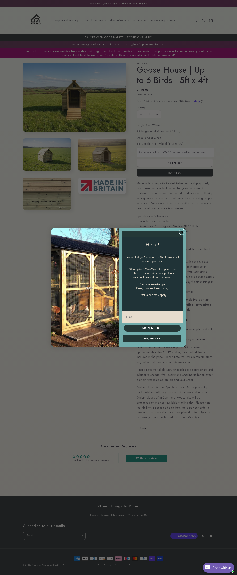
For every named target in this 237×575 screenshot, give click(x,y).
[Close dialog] (181, 232)
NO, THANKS (152, 338)
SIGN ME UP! (152, 328)
